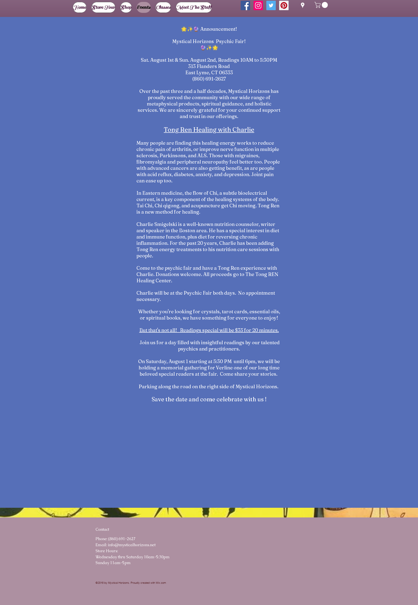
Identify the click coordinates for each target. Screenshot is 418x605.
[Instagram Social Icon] (258, 5)
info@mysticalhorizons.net (132, 544)
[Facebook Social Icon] (245, 5)
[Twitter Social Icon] (271, 5)
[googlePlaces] (302, 5)
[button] (321, 5)
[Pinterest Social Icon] (284, 5)
